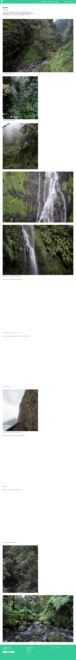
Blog (61, 1)
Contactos (71, 1)
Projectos (43, 1)
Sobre (65, 1)
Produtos (50, 1)
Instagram (29, 650)
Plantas (56, 1)
